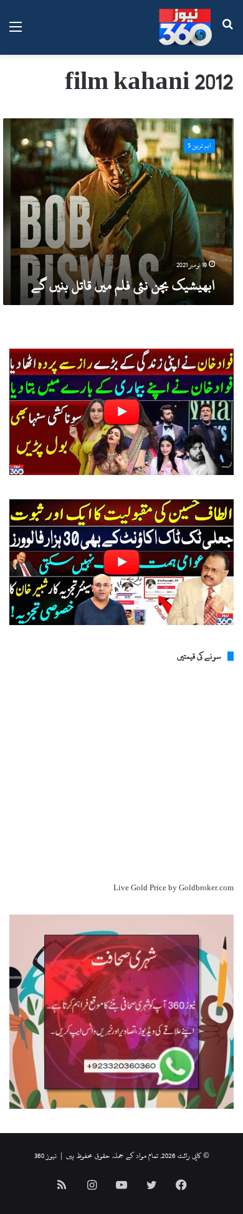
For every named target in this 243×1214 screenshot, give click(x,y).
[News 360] (185, 27)
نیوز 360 (45, 1155)
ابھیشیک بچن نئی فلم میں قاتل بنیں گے (123, 285)
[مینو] (15, 32)
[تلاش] (227, 32)
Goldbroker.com (206, 888)
